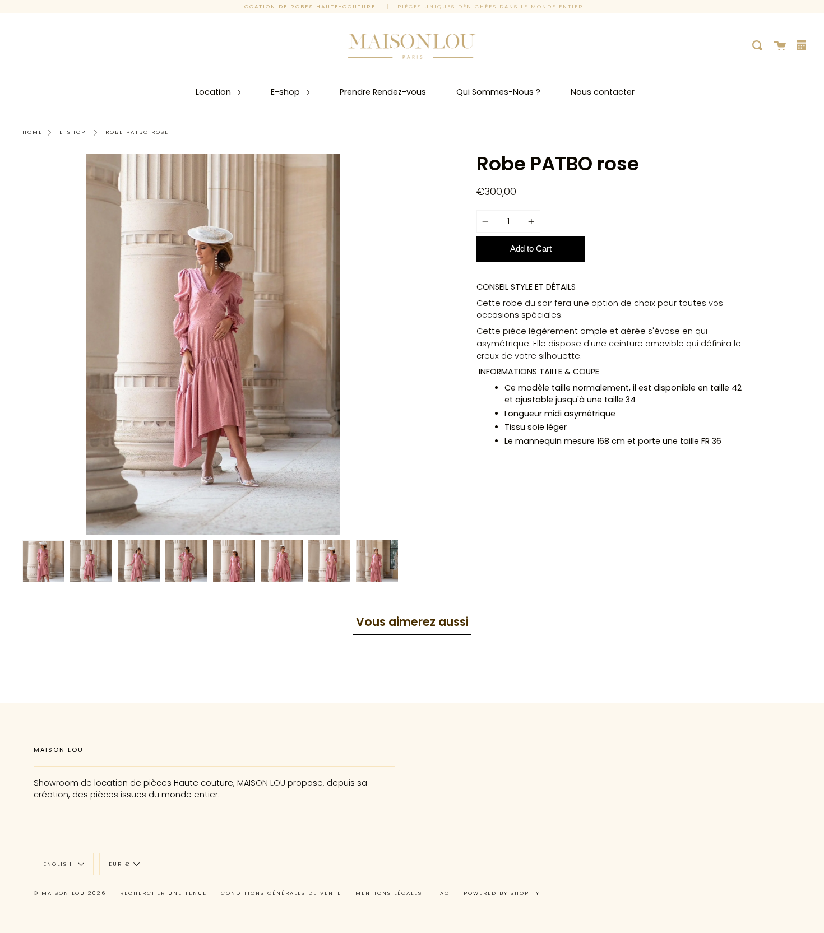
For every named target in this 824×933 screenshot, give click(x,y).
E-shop (286, 92)
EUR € (120, 863)
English (59, 863)
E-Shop (72, 132)
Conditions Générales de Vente (281, 893)
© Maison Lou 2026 (70, 893)
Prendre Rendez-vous (383, 92)
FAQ (443, 893)
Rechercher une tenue (163, 893)
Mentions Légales (388, 893)
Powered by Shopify (502, 893)
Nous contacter (603, 92)
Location (214, 92)
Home (32, 132)
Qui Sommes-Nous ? (498, 92)
